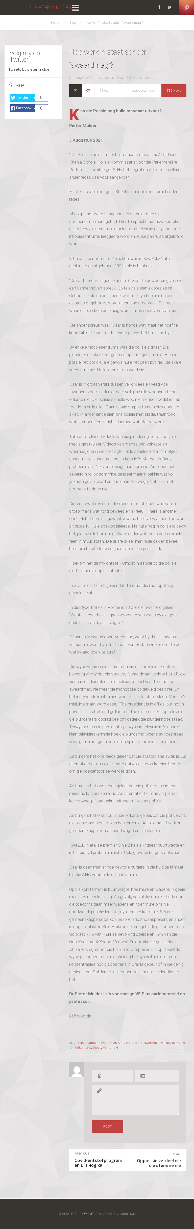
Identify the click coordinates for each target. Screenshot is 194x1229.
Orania (137, 1042)
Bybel (82, 1042)
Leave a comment (144, 91)
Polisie (165, 1042)
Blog (73, 22)
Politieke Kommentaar (142, 78)
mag (113, 1042)
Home (56, 22)
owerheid (151, 1042)
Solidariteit (83, 1047)
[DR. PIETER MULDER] (12, 7)
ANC (72, 1042)
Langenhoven (98, 1042)
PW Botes (89, 1213)
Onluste (124, 1042)
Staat (97, 1047)
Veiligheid (110, 1047)
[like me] (88, 91)
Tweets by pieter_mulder (29, 69)
